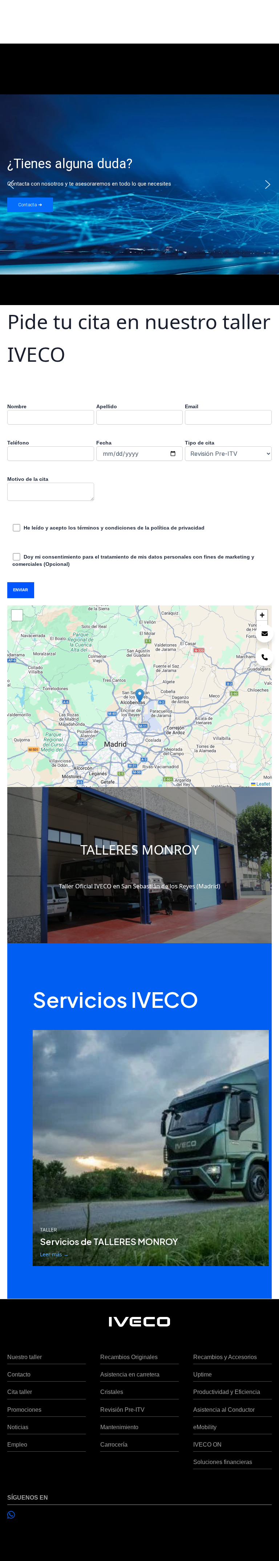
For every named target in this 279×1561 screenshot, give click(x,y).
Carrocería (114, 1444)
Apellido (106, 406)
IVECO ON (207, 1444)
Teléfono (18, 443)
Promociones (24, 1409)
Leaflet (262, 783)
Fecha (104, 443)
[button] (11, 184)
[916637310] (264, 657)
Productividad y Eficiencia (226, 1391)
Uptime (202, 1374)
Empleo (17, 1444)
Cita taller (19, 1391)
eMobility (205, 1427)
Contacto (19, 1374)
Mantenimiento (119, 1427)
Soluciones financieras (222, 1462)
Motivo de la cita (27, 479)
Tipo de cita (199, 443)
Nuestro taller (24, 1357)
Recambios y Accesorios (225, 1357)
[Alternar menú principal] (263, 18)
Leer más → (54, 1254)
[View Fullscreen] (17, 615)
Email (191, 406)
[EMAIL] (264, 633)
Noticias (17, 1427)
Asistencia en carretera (129, 1374)
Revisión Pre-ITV (122, 1409)
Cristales (111, 1391)
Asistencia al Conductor (224, 1409)
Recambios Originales (129, 1357)
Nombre (17, 406)
